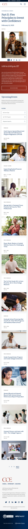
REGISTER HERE (14, 88)
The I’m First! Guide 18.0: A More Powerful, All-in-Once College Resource (13, 282)
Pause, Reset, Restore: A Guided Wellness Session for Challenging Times (14, 244)
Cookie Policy (14, 508)
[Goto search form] (21, 4)
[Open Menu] (25, 4)
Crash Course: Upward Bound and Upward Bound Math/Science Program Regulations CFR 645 (14, 132)
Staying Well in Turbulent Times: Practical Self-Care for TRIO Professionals (13, 206)
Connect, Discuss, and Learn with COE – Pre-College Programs (14, 432)
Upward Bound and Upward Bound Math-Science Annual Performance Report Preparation (14, 395)
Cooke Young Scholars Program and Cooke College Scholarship (13, 357)
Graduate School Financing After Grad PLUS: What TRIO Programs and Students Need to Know (14, 320)
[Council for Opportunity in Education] (14, 480)
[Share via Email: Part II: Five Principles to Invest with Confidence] (19, 60)
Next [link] (17, 466)
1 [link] (9, 466)
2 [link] (11, 466)
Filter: (4, 108)
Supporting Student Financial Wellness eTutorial (13, 169)
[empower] (20, 516)
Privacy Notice (22, 506)
